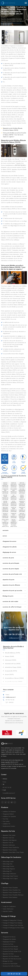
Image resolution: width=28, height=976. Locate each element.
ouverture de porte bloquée (11, 563)
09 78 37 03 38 (14, 973)
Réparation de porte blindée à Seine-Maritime (12, 21)
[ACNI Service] (8, 2)
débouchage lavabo (8, 861)
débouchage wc (7, 871)
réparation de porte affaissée (11, 585)
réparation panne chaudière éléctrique (13, 895)
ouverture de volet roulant (10, 601)
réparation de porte (8, 579)
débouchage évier (7, 864)
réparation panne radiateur (10, 897)
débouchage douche (8, 866)
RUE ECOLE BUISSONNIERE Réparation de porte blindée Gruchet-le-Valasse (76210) (22, 490)
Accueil (3, 17)
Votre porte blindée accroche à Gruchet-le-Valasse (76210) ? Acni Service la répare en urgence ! (14, 135)
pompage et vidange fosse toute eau (13, 925)
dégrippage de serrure (9, 552)
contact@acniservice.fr (9, 793)
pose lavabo (6, 821)
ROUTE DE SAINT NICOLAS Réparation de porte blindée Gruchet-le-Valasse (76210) (22, 515)
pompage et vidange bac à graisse (12, 920)
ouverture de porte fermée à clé (12, 574)
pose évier (5, 819)
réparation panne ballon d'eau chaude (13, 852)
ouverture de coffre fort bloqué (12, 607)
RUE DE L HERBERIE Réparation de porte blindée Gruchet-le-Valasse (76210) (13, 521)
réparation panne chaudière (10, 887)
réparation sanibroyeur (9, 845)
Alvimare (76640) (9, 656)
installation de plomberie (9, 811)
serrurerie (5, 530)
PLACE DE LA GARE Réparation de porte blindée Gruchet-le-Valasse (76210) (22, 509)
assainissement (6, 902)
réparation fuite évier (8, 838)
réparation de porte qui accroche (12, 590)
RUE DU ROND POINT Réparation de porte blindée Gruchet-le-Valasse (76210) (13, 490)
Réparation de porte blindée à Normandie (11, 19)
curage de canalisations (9, 906)
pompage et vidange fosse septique (12, 923)
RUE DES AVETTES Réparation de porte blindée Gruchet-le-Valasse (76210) (5, 503)
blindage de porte (8, 596)
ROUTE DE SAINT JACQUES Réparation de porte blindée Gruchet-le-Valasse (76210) (22, 484)
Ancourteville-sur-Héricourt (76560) (14, 678)
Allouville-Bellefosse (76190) (12, 653)
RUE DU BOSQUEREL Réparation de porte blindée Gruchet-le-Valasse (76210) (13, 503)
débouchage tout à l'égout (10, 878)
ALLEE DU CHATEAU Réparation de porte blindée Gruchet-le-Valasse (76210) (5, 484)
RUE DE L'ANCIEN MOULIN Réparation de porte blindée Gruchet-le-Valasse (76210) (22, 497)
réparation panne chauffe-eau (11, 847)
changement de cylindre (10, 547)
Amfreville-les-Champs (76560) (13, 667)
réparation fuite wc (8, 842)
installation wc (6, 824)
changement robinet (8, 814)
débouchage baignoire (9, 869)
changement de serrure (9, 541)
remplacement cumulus (9, 826)
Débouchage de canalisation (11, 857)
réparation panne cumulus (10, 850)
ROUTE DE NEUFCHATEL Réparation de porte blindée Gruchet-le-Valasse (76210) (13, 484)
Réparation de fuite (8, 831)
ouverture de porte (8, 558)
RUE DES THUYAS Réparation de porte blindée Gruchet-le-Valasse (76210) (5, 497)
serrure (5, 536)
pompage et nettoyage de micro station (13, 928)
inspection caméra (7, 911)
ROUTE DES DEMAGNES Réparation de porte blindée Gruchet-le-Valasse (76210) (5, 509)
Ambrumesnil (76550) (10, 660)
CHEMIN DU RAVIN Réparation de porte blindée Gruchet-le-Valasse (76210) (13, 515)
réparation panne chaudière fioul (12, 892)
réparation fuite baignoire (10, 840)
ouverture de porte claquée (11, 569)
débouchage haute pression (10, 876)
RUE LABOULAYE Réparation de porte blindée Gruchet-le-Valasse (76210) (13, 497)
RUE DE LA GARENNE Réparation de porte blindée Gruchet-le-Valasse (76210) (5, 515)
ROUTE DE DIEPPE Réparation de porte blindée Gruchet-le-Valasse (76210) (13, 509)
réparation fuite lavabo (9, 835)
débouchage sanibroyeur (9, 873)
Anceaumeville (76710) (11, 671)
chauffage (4, 883)
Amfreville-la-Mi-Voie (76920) (12, 664)
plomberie (4, 807)
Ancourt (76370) (9, 674)
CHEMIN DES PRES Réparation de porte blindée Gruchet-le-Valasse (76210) (5, 490)
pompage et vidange (8, 916)
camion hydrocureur (8, 909)
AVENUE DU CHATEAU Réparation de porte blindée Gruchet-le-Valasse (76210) (22, 503)
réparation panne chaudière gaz (11, 890)
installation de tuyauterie (9, 816)
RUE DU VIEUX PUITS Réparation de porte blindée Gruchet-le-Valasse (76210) (5, 521)
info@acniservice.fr (14, 638)
